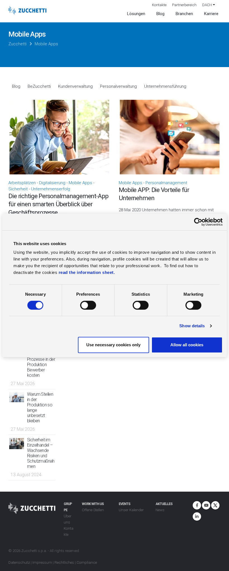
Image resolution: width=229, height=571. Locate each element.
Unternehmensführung (165, 86)
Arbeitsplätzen (22, 182)
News (160, 510)
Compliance (87, 562)
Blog (16, 86)
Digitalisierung (52, 182)
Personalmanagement (166, 182)
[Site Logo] (27, 10)
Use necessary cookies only (113, 344)
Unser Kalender (131, 510)
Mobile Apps (80, 182)
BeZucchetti (39, 86)
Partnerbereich (184, 5)
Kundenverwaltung (75, 86)
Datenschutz (19, 562)
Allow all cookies (186, 344)
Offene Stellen (93, 510)
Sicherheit (18, 188)
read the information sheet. (87, 272)
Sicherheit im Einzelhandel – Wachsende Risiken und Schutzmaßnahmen (40, 453)
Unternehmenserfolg (50, 188)
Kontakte (159, 5)
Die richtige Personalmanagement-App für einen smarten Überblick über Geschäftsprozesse (58, 204)
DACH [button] (207, 5)
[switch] (88, 305)
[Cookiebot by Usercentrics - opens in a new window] (198, 222)
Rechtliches (64, 562)
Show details (192, 325)
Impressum (42, 562)
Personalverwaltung (118, 86)
